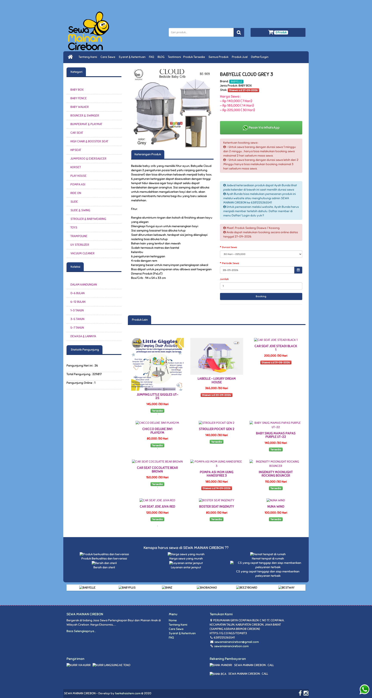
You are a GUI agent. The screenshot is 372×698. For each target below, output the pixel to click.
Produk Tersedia (194, 57)
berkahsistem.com (128, 693)
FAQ (152, 57)
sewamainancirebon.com (231, 646)
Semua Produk (219, 57)
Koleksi (75, 267)
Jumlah (224, 279)
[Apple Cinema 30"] (172, 108)
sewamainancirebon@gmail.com (236, 642)
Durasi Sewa (229, 247)
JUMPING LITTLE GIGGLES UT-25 (157, 396)
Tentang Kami (88, 57)
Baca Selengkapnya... (81, 631)
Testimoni (174, 57)
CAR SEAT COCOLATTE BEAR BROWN (157, 469)
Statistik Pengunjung (84, 349)
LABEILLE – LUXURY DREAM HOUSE (217, 380)
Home (173, 620)
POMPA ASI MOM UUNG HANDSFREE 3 (216, 474)
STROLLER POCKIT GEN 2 (216, 429)
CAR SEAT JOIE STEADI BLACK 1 (275, 348)
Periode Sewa (230, 263)
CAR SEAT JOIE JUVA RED (157, 506)
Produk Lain (139, 320)
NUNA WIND (275, 506)
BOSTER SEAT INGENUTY (216, 506)
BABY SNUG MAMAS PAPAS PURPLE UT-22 (276, 435)
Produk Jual (240, 57)
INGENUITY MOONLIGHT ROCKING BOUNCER (276, 474)
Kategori (76, 72)
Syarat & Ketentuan (133, 57)
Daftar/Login (260, 57)
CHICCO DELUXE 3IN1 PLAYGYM (157, 431)
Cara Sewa (108, 57)
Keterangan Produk (148, 154)
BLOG (162, 57)
